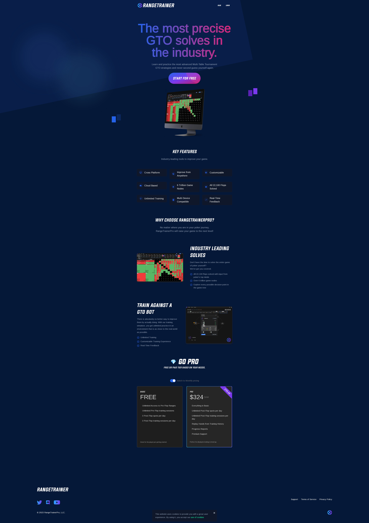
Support (294, 499)
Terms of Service (308, 499)
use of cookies (197, 517)
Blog (219, 5)
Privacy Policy (325, 499)
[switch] (173, 380)
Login (228, 5)
